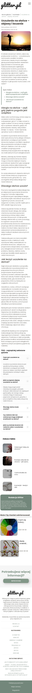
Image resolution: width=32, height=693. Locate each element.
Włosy (16, 650)
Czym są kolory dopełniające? (24, 521)
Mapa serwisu (16, 687)
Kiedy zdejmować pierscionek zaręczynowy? (16, 670)
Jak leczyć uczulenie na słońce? (15, 101)
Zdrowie (16, 653)
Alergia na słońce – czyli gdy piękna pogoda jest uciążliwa (17, 93)
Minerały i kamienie (16, 640)
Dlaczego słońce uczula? (15, 97)
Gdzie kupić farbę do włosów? (21, 448)
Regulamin (16, 690)
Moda (16, 643)
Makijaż (16, 638)
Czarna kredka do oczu (20, 474)
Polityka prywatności (16, 683)
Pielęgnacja (16, 645)
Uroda (16, 648)
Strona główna (6, 14)
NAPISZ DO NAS (16, 581)
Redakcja (16, 624)
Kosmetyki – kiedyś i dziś (21, 486)
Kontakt (16, 626)
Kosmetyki (16, 14)
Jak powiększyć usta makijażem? (16, 662)
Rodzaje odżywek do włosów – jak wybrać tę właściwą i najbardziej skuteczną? (21, 461)
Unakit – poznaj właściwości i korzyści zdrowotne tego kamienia (16, 665)
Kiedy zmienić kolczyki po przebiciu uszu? (24, 542)
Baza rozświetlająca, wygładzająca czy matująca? (16, 674)
